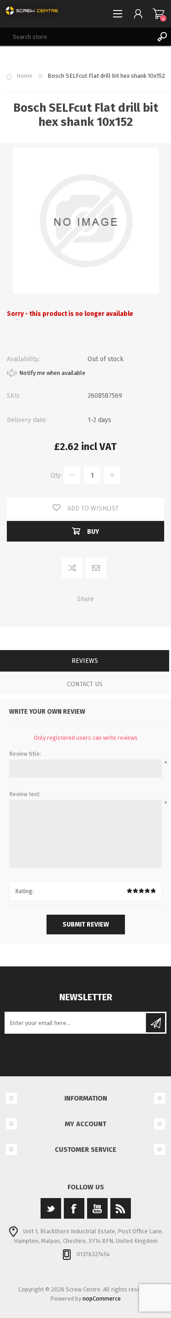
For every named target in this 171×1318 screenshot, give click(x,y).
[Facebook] (74, 1208)
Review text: (25, 794)
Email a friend (95, 568)
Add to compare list (73, 568)
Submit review (85, 924)
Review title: (25, 753)
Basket (158, 14)
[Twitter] (51, 1208)
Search (162, 36)
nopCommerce (102, 1298)
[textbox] (76, 36)
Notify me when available (52, 372)
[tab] (84, 661)
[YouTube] (97, 1208)
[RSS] (120, 1208)
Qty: (56, 475)
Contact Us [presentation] (85, 684)
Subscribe (155, 1022)
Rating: (24, 891)
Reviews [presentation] (85, 661)
